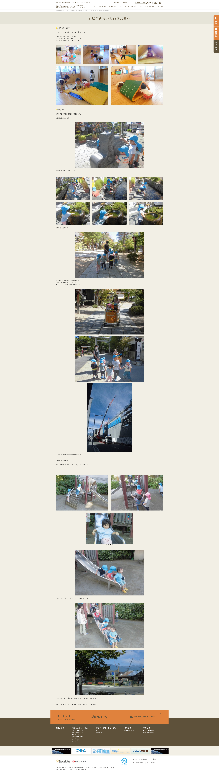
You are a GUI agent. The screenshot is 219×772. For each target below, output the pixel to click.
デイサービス (76, 739)
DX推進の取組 (149, 6)
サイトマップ (151, 763)
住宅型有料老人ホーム (78, 730)
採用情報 (160, 6)
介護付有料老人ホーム (78, 732)
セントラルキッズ (89, 11)
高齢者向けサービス (115, 6)
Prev (88, 528)
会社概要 (125, 2)
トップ (94, 6)
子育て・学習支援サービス (133, 6)
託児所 (97, 730)
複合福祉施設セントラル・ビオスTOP (65, 11)
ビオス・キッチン (77, 741)
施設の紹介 (103, 6)
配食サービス (76, 735)
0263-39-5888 (155, 3)
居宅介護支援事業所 (77, 737)
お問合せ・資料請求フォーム (145, 716)
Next (130, 528)
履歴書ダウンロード (130, 730)
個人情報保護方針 (138, 763)
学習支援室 (99, 732)
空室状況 (146, 728)
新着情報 (116, 2)
